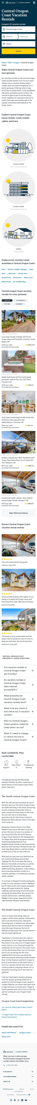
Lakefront (12, 273)
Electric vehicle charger (17, 269)
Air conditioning (19, 282)
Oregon (16, 63)
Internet (19, 304)
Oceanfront (6, 278)
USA (10, 63)
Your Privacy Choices (21, 1094)
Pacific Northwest (9, 1033)
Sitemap (21, 1089)
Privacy (32, 1089)
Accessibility (10, 1094)
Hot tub (7, 304)
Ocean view (22, 273)
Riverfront (17, 278)
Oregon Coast (25, 1033)
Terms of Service (18, 1091)
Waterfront (6, 282)
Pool (3, 269)
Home (4, 63)
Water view (28, 278)
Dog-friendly (20, 300)
